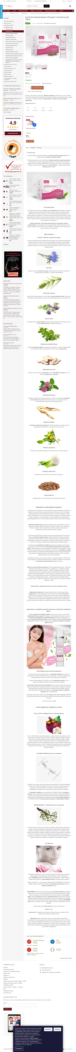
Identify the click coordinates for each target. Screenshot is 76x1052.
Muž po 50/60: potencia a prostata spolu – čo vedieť (12, 284)
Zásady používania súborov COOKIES (12, 983)
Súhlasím (57, 1029)
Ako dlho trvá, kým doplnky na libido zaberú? (11, 297)
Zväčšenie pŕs (9, 31)
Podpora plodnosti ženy (11, 45)
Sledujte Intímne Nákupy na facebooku (51, 972)
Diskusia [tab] (39, 147)
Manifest (5, 979)
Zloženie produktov (8, 76)
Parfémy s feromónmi (11, 39)
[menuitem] (6, 11)
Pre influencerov (7, 992)
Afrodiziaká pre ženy (11, 37)
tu (30, 1044)
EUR (63, 1)
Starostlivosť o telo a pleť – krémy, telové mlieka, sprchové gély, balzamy (14, 61)
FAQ (4, 989)
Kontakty (29, 1)
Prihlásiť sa (8, 1009)
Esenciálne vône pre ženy (12, 43)
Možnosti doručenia (46, 83)
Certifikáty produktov (8, 985)
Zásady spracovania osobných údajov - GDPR (14, 981)
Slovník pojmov (7, 74)
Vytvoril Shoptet (69, 1049)
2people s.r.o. (6, 975)
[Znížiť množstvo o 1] (30, 88)
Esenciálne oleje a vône (9, 68)
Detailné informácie (30, 103)
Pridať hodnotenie (13, 133)
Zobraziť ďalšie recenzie (66, 958)
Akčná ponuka (7, 23)
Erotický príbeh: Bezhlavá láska (10, 326)
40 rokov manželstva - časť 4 (9, 334)
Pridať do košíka (38, 87)
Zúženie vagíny (9, 35)
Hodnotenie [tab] (33, 147)
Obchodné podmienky (40, 1)
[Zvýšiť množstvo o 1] (30, 87)
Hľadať (46, 6)
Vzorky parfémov (8, 70)
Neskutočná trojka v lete (8, 342)
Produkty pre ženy (8, 27)
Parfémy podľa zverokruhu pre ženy (14, 53)
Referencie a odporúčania (10, 81)
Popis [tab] (27, 147)
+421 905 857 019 (46, 970)
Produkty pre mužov (9, 25)
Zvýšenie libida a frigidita (11, 33)
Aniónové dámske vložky (12, 51)
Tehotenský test (9, 49)
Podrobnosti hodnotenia (50, 23)
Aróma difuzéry (7, 66)
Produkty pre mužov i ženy (10, 64)
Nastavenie (19, 1048)
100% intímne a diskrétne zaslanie (11, 971)
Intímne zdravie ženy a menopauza (14, 41)
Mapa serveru (6, 973)
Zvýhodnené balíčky (9, 21)
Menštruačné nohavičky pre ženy (14, 55)
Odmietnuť (48, 1029)
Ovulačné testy (9, 47)
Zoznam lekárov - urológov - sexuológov (10, 79)
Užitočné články (8, 72)
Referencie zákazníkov (9, 977)
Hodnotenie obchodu (8, 990)
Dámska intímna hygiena (12, 57)
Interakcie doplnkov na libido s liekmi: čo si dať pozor (12, 309)
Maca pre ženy (9, 29)
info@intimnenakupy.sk (47, 967)
